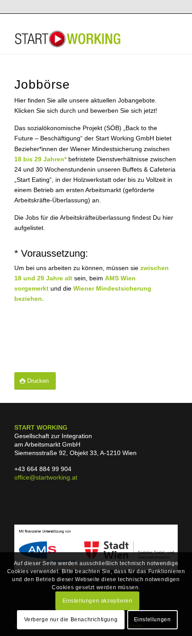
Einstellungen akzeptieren (98, 601)
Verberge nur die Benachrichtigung (71, 619)
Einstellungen (152, 619)
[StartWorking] (79, 36)
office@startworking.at (45, 477)
